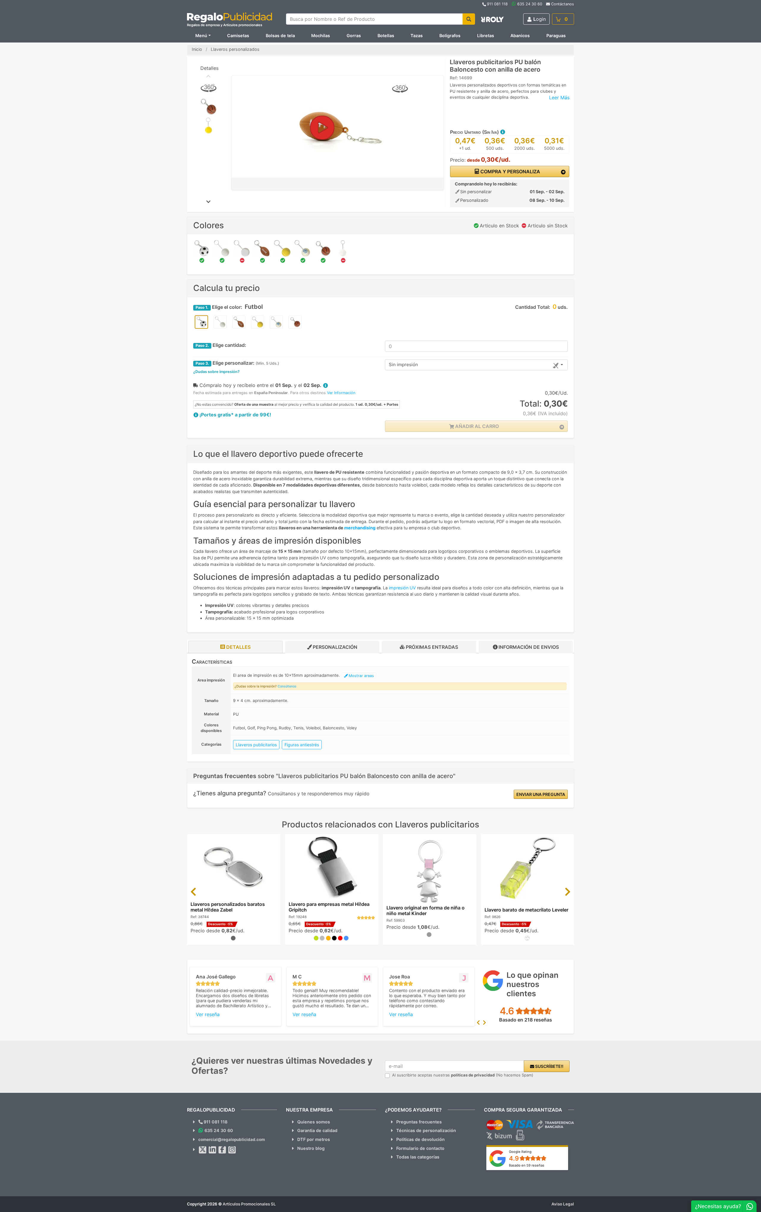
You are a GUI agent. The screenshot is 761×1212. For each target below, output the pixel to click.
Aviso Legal (562, 1204)
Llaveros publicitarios (256, 744)
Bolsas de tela (280, 35)
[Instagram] (232, 1149)
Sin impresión (403, 364)
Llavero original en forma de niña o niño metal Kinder (425, 910)
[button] (502, 132)
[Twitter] (203, 1149)
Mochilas (320, 35)
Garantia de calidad (317, 1130)
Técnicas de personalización (426, 1130)
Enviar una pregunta (540, 794)
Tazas (417, 35)
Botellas (386, 35)
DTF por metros (313, 1139)
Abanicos (520, 35)
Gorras (354, 35)
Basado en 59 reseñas (526, 1165)
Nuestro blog (311, 1148)
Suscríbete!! (548, 1066)
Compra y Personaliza (509, 171)
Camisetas (238, 35)
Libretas (485, 35)
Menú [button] (201, 35)
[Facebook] (222, 1149)
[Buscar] (469, 19)
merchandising (359, 527)
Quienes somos (313, 1121)
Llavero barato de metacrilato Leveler (526, 910)
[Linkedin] (212, 1149)
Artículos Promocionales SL (249, 1204)
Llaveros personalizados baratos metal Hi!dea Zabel (228, 907)
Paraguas (556, 35)
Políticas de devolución (420, 1139)
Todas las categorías (417, 1156)
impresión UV (402, 587)
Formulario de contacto (420, 1148)
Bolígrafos (449, 35)
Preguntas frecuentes (419, 1121)
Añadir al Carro (476, 426)
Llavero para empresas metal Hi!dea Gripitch (329, 907)
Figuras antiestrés (301, 744)
